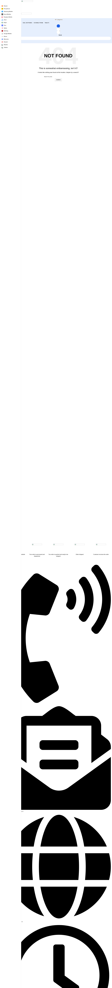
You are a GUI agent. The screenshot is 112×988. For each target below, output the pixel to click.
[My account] (58, 16)
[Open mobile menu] (58, 11)
